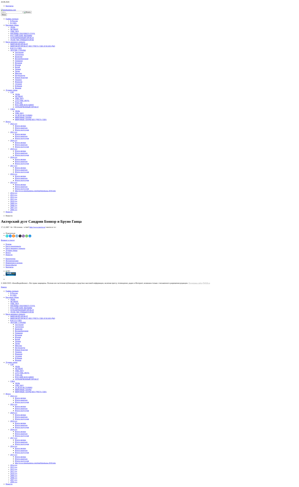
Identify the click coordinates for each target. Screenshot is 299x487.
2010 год (13, 201)
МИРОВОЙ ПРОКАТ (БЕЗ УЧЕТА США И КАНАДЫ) (32, 46)
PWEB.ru (206, 283)
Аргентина (19, 54)
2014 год (13, 193)
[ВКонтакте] (10, 236)
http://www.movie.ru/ (37, 227)
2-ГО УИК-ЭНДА (22, 101)
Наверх (4, 287)
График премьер (12, 19)
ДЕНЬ (12, 27)
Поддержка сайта (195, 283)
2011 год (13, 199)
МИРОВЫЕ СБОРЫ (23, 117)
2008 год (13, 206)
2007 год (13, 208)
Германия (19, 61)
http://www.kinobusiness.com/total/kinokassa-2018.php (35, 191)
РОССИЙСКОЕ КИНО (24, 105)
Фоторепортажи (12, 261)
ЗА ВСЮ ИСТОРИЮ (23, 115)
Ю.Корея (18, 86)
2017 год (13, 166)
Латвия (18, 69)
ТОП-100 (18, 103)
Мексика (18, 73)
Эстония (18, 84)
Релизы (8, 244)
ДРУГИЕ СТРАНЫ (18, 50)
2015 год (13, 182)
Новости (9, 212)
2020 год (13, 140)
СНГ (12, 92)
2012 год (13, 197)
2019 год (13, 149)
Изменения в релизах (14, 263)
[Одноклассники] (13, 236)
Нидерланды (20, 75)
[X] (20, 236)
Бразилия (18, 57)
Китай (17, 67)
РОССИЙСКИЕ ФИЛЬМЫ (21, 36)
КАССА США (16, 48)
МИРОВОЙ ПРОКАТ (19, 44)
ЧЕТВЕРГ (14, 29)
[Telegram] (16, 236)
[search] (27, 12)
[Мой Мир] (29, 236)
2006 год (13, 210)
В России (14, 21)
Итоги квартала (21, 128)
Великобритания (21, 59)
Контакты (9, 6)
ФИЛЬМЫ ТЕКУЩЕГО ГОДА (22, 33)
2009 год (13, 203)
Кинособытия (11, 265)
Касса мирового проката (15, 42)
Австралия (19, 52)
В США (13, 23)
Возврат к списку (8, 240)
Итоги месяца (20, 126)
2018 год (13, 157)
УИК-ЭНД (14, 31)
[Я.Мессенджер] (7, 236)
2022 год (13, 124)
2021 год (13, 132)
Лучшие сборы (11, 90)
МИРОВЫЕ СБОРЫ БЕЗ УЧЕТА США (31, 119)
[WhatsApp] (26, 236)
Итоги (8, 122)
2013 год (13, 195)
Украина (18, 80)
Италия (18, 65)
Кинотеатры (10, 259)
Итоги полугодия (22, 130)
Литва (17, 71)
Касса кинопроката (13, 246)
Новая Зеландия (21, 78)
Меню (4, 15)
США (12, 109)
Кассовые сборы (12, 25)
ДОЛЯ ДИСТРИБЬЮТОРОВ (22, 40)
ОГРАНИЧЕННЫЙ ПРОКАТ (22, 38)
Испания (18, 63)
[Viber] (23, 236)
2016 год (13, 174)
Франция (18, 82)
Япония (18, 88)
